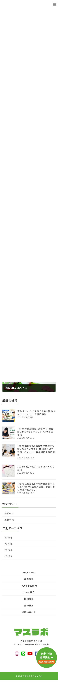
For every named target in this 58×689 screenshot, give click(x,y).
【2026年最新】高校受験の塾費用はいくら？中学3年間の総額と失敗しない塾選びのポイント (36, 487)
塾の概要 (29, 605)
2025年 (8, 543)
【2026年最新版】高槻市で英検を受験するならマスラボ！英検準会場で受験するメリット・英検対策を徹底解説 (36, 450)
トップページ (29, 572)
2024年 (8, 550)
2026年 (8, 537)
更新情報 (9, 519)
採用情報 (29, 598)
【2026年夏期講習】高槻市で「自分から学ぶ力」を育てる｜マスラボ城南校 (35, 431)
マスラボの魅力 (29, 585)
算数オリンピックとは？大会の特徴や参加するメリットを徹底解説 (36, 413)
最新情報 (29, 579)
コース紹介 (29, 592)
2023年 (8, 556)
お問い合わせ (29, 612)
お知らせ (8, 513)
